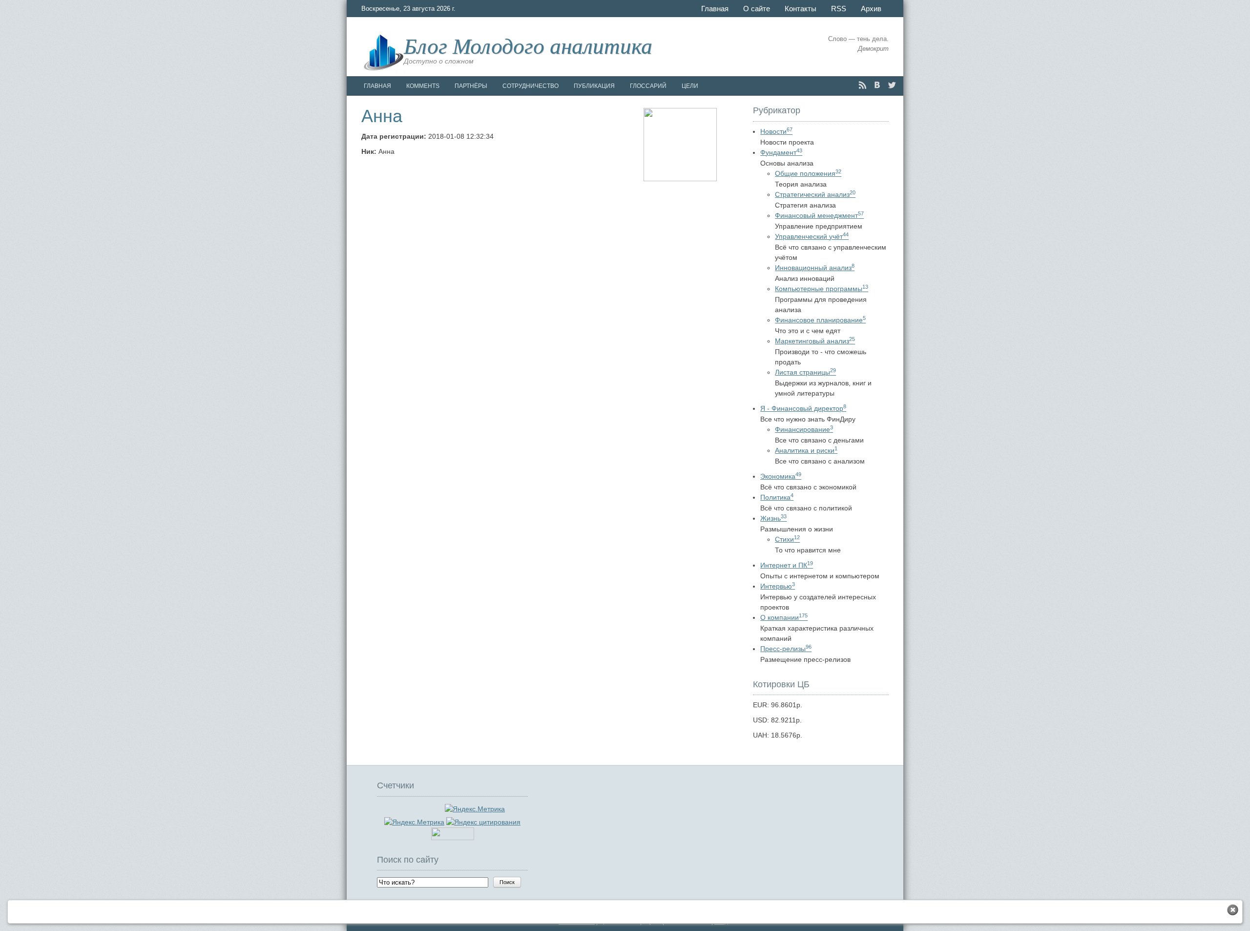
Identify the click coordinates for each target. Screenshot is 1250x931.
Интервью (777, 586)
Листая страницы (805, 372)
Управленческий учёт (812, 236)
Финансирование (804, 429)
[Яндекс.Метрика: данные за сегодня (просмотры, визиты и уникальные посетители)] (414, 822)
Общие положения (808, 173)
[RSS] (862, 85)
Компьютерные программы (821, 289)
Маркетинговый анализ (815, 341)
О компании (784, 617)
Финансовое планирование (820, 320)
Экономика (780, 476)
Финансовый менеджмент (819, 215)
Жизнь (773, 518)
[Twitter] (891, 85)
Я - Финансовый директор (803, 408)
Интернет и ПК (786, 565)
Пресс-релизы (786, 649)
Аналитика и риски (806, 450)
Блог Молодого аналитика (528, 45)
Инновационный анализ (814, 268)
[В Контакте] (877, 85)
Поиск (507, 882)
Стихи (787, 539)
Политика (776, 497)
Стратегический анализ (815, 194)
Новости (776, 131)
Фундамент (781, 152)
